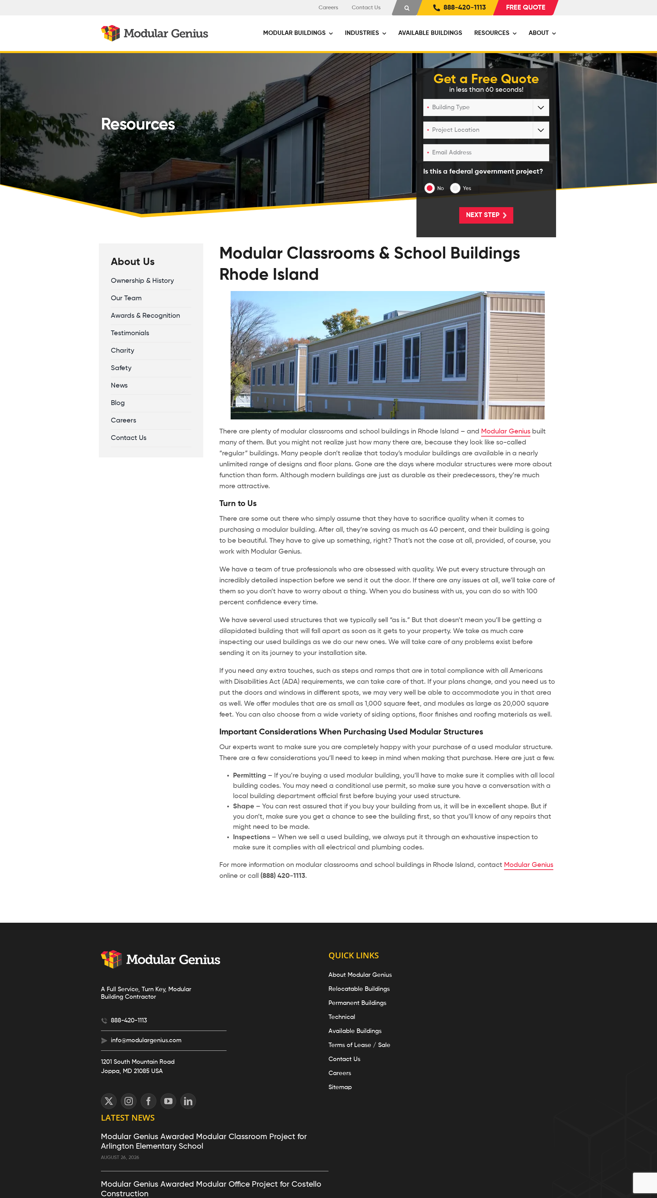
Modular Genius (505, 431)
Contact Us (344, 1059)
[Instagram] (129, 1101)
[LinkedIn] (188, 1101)
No (440, 188)
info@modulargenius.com (146, 1040)
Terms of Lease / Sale (359, 1045)
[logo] (155, 28)
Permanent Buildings (357, 1003)
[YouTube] (168, 1101)
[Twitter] (109, 1101)
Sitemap (340, 1087)
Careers (339, 1073)
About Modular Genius (360, 975)
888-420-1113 (129, 1021)
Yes (467, 188)
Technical (341, 1017)
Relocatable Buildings (359, 989)
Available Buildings (355, 1031)
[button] (407, 7)
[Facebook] (148, 1101)
